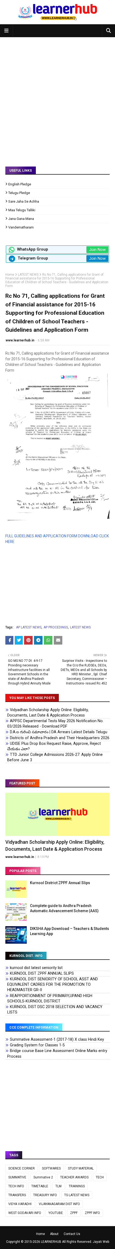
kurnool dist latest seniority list (36, 968)
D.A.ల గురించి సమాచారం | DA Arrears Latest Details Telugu (58, 732)
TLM (58, 1186)
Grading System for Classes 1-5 (37, 1045)
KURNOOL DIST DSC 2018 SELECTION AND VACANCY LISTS (54, 1010)
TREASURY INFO (45, 1195)
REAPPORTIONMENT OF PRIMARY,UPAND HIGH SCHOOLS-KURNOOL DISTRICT (49, 999)
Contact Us (72, 1234)
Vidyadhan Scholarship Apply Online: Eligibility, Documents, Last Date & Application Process (48, 713)
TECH (100, 1177)
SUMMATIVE (17, 1177)
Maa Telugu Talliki (21, 210)
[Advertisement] (57, 98)
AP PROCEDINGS (56, 627)
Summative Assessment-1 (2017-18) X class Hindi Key (57, 1039)
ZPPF (74, 1213)
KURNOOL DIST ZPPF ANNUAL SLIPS (42, 973)
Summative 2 (43, 1177)
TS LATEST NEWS (76, 1195)
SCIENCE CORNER (21, 1168)
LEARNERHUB (51, 1242)
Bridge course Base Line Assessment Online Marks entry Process (57, 1053)
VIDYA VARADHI (20, 1204)
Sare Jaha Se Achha (23, 201)
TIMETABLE (39, 1186)
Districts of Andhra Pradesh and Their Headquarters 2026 (59, 738)
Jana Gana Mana (21, 219)
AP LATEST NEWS (28, 627)
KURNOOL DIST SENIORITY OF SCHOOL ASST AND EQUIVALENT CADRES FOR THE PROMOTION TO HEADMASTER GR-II (52, 984)
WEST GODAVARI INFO (24, 1213)
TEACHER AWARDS (74, 1177)
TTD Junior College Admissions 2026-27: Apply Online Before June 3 (55, 757)
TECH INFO (16, 1186)
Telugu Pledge (19, 193)
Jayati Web (101, 1242)
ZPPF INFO (92, 1213)
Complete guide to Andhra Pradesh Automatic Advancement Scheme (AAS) (64, 908)
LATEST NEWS (28, 274)
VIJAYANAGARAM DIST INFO (59, 1204)
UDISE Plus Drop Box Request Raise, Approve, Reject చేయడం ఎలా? (54, 746)
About (54, 1234)
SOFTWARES (51, 1168)
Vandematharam (21, 227)
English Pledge (19, 184)
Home (9, 274)
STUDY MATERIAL (81, 1168)
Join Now (97, 249)
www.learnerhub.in (20, 340)
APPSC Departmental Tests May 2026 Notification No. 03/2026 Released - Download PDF (55, 724)
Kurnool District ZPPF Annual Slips (60, 883)
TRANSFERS (17, 1195)
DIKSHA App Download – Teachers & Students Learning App (69, 931)
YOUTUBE (55, 1213)
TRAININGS (77, 1186)
